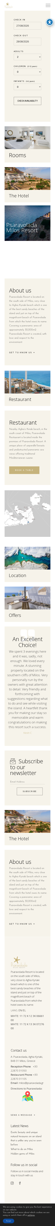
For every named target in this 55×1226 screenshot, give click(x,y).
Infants (24, 81)
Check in (19, 19)
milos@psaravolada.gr (31, 1083)
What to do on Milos (22, 1149)
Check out (21, 35)
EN (20, 1010)
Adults (19, 51)
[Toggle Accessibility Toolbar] (49, 22)
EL (24, 1010)
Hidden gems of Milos (22, 1154)
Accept (8, 1221)
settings (31, 1215)
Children (25, 66)
